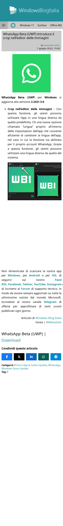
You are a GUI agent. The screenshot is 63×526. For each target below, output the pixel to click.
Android (34, 275)
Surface (42, 25)
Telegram (50, 302)
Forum (25, 289)
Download (11, 340)
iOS (54, 275)
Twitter (27, 284)
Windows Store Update (15, 368)
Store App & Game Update (31, 365)
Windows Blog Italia (48, 318)
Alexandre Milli (51, 45)
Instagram (54, 284)
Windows (14, 275)
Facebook (14, 284)
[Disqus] (31, 484)
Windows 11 (27, 25)
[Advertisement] (31, 234)
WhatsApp (54, 365)
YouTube (40, 284)
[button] (4, 25)
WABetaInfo (53, 322)
